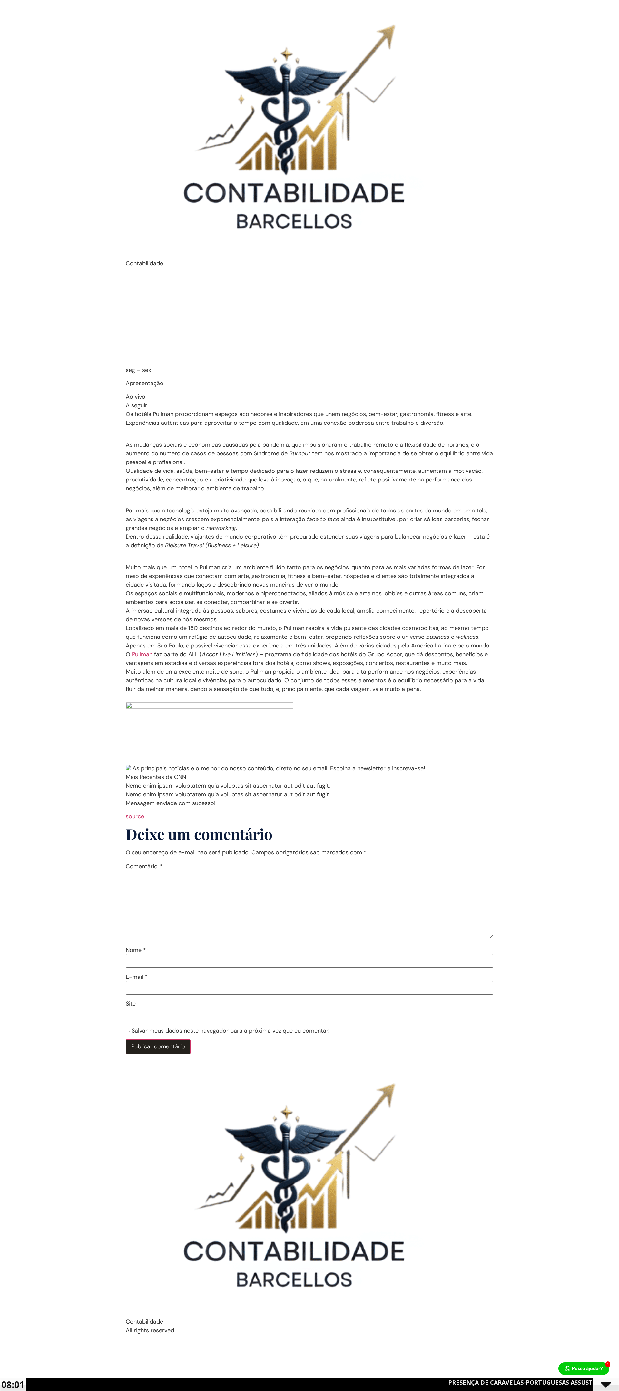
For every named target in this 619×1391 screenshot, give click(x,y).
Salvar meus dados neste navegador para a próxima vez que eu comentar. (230, 1031)
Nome (136, 950)
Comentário (144, 866)
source (135, 816)
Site (131, 1004)
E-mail (137, 977)
